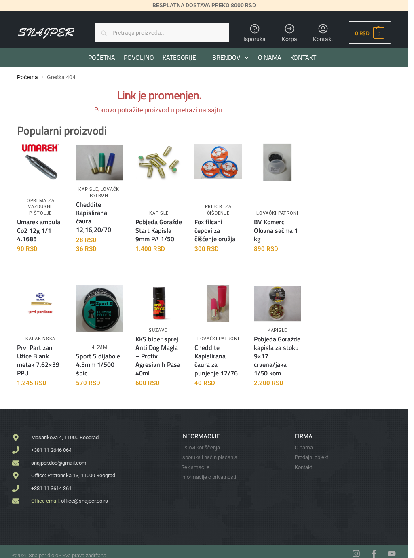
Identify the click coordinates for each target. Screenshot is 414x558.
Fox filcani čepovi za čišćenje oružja (214, 230)
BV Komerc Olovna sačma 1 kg (276, 230)
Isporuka (254, 39)
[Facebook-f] (374, 554)
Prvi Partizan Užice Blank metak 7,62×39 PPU (38, 360)
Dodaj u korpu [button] (40, 266)
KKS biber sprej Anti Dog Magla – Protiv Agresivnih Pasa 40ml (157, 356)
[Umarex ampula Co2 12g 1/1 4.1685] (40, 162)
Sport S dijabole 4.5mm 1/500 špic (98, 364)
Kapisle (88, 189)
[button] (370, 32)
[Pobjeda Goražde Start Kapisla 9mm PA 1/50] (158, 162)
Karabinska (40, 338)
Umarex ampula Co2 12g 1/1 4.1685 (38, 230)
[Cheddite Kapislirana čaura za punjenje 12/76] (217, 303)
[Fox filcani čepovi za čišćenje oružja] (217, 161)
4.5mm (100, 347)
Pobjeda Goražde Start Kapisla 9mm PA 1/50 (158, 230)
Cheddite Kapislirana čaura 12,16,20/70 (93, 217)
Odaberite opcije (99, 266)
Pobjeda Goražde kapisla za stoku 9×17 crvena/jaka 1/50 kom (277, 356)
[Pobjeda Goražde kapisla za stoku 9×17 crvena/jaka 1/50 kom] (277, 303)
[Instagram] (356, 554)
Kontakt (323, 39)
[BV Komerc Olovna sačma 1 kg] (277, 162)
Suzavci (159, 330)
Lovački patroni (105, 192)
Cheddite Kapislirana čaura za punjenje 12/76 (216, 360)
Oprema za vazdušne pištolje (40, 207)
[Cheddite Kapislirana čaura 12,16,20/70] (99, 162)
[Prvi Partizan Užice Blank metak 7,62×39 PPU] (40, 303)
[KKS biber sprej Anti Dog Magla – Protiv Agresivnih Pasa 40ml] (158, 302)
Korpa (289, 39)
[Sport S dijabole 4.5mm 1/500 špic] (99, 308)
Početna (27, 77)
